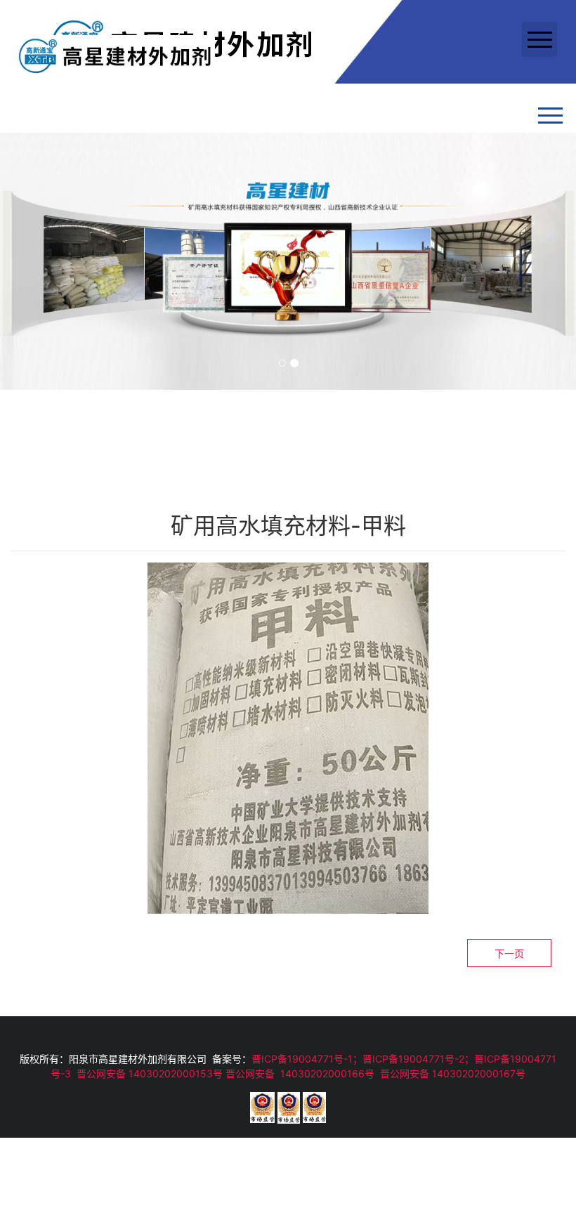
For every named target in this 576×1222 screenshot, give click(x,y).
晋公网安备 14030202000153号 (150, 1073)
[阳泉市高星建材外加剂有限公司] (114, 55)
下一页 (509, 953)
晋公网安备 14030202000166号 (299, 1073)
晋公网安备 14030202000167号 (452, 1073)
